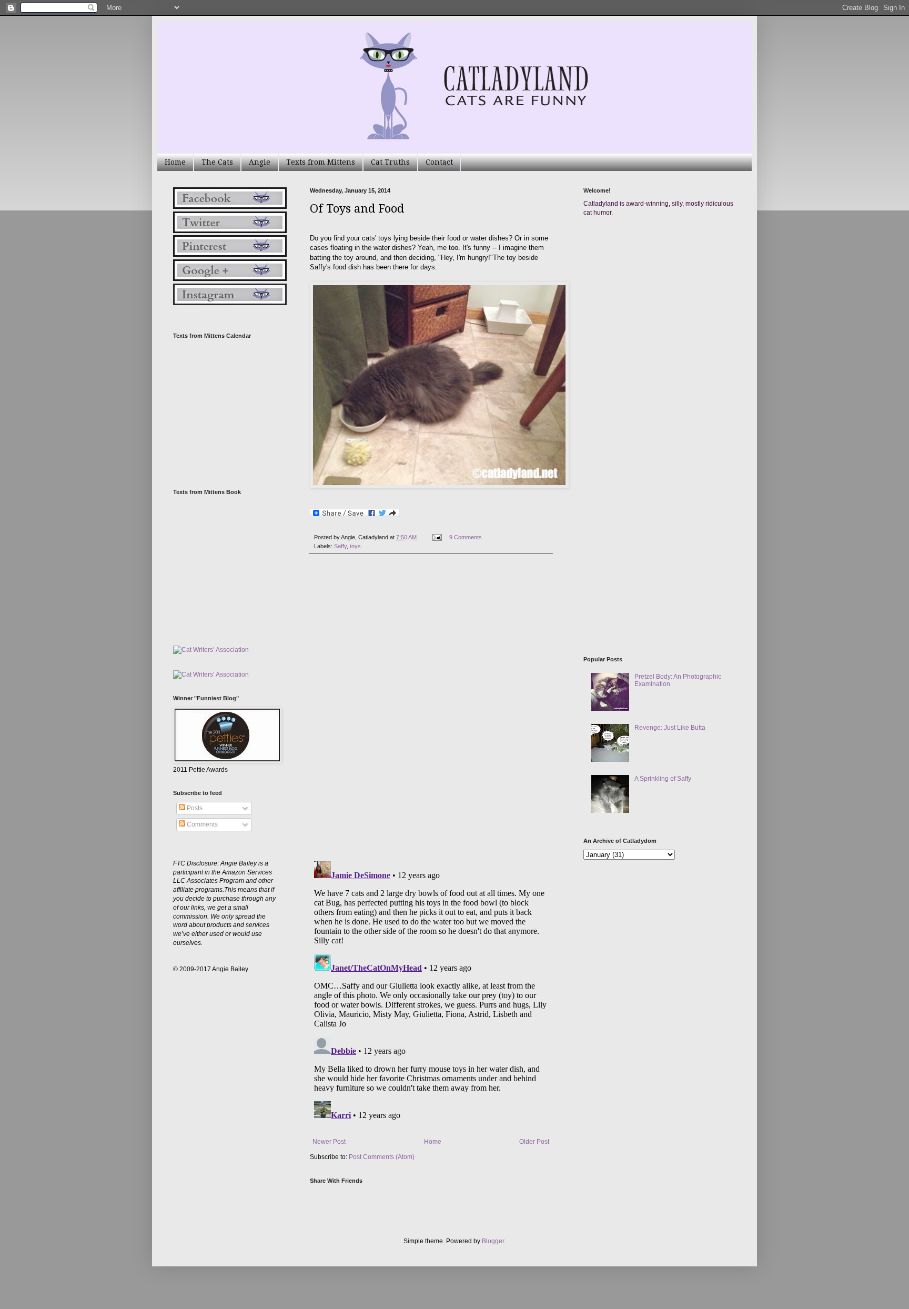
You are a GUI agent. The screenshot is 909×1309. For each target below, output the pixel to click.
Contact (439, 162)
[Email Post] (436, 537)
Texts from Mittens (320, 162)
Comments (201, 824)
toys (355, 546)
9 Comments (465, 537)
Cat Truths (390, 162)
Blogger (493, 1241)
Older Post (534, 1141)
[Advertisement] (662, 325)
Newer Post (329, 1141)
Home (175, 162)
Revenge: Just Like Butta (669, 727)
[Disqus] (431, 707)
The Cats (217, 162)
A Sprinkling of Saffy (662, 778)
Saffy (340, 546)
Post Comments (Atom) (382, 1157)
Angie (259, 162)
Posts (194, 808)
